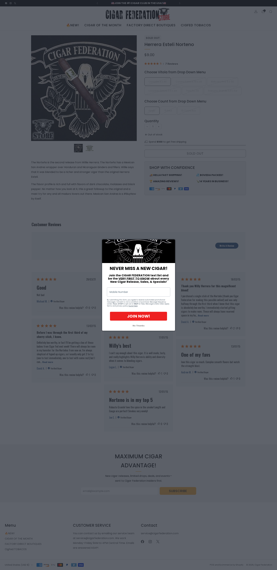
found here (133, 306)
